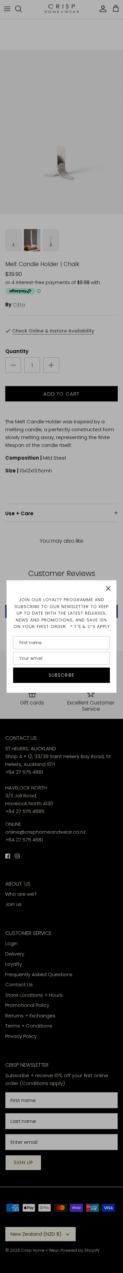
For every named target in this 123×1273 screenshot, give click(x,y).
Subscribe (62, 675)
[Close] (108, 588)
